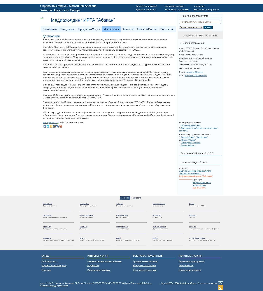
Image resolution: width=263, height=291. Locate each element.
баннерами (136, 198)
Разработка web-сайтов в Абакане (104, 261)
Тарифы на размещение (54, 265)
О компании (50, 29)
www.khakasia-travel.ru (197, 238)
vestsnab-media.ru (159, 226)
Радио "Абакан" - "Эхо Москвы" (194, 137)
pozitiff (155, 238)
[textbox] (200, 22)
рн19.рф (119, 204)
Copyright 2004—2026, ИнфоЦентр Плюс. (178, 283)
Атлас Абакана (186, 265)
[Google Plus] (60, 126)
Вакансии (46, 270)
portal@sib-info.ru (144, 283)
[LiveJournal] (57, 126)
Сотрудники (68, 29)
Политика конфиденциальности (54, 286)
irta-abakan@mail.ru (194, 72)
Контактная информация (206, 9)
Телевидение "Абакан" (190, 143)
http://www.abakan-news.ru (196, 76)
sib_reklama (47, 215)
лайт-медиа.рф (122, 215)
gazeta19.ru (47, 204)
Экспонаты (166, 29)
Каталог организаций (146, 6)
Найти (208, 27)
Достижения (111, 29)
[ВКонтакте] (44, 126)
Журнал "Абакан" (188, 140)
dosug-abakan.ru (122, 226)
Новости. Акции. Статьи (194, 162)
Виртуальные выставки (144, 265)
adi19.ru (83, 238)
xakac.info (192, 226)
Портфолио (93, 265)
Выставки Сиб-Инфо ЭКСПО (197, 153)
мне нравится (50, 122)
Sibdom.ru (192, 215)
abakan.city (47, 226)
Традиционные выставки (145, 261)
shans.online (84, 204)
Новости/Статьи (147, 29)
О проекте (199, 6)
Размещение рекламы (98, 270)
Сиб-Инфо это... (50, 261)
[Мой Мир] (54, 126)
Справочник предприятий (191, 261)
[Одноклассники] (51, 126)
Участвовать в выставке (176, 9)
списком (125, 198)
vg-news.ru (47, 238)
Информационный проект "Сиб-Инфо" (195, 176)
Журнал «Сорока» (86, 215)
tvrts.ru (191, 204)
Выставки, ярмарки (174, 6)
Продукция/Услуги (89, 29)
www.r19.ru (83, 226)
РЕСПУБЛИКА (199, 188)
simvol (118, 238)
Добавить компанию (146, 9)
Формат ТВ (157, 215)
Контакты (128, 29)
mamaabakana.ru (159, 204)
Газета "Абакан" (188, 145)
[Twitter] (48, 126)
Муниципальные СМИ (190, 125)
